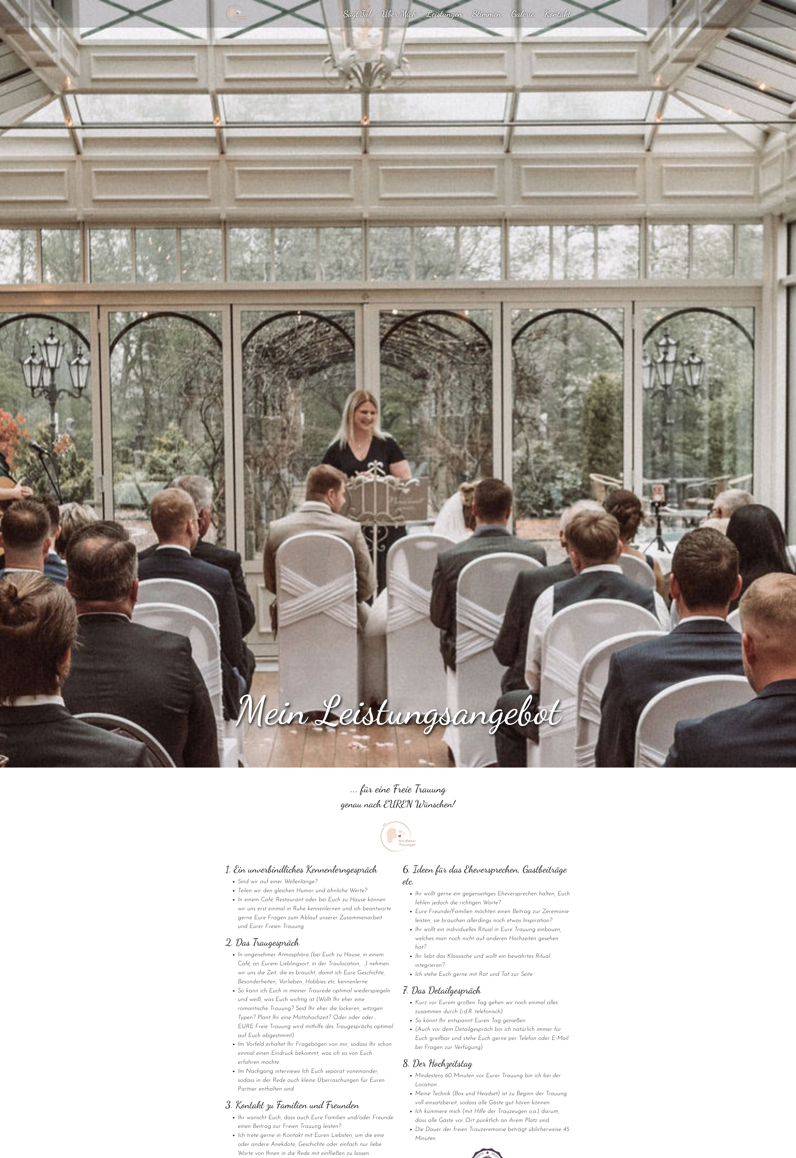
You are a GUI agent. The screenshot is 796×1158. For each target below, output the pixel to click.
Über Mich (398, 13)
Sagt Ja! (357, 13)
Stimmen (486, 13)
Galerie (522, 13)
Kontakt (557, 13)
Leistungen (444, 13)
